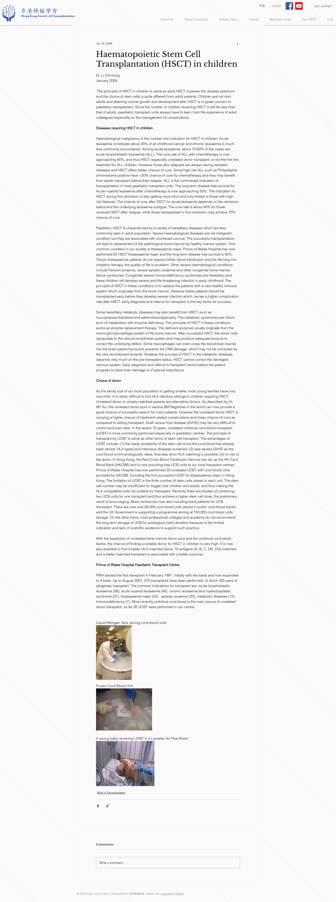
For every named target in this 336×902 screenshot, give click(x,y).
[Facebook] (289, 6)
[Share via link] (107, 806)
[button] (193, 19)
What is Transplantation (111, 792)
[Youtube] (299, 6)
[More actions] (237, 43)
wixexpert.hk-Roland (172, 893)
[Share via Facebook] (98, 806)
